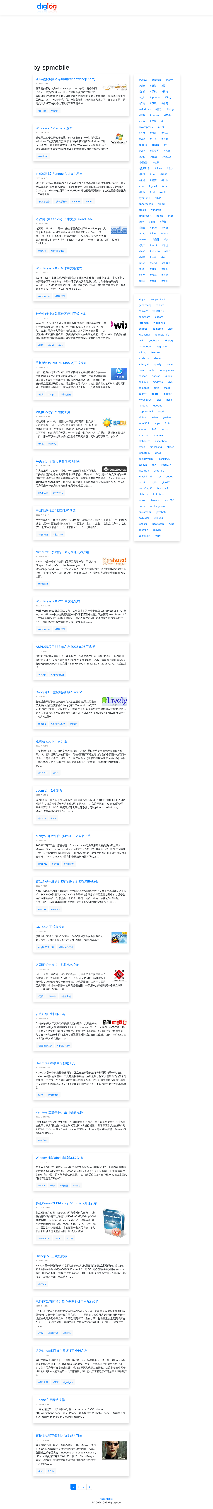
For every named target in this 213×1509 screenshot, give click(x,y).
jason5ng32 (145, 488)
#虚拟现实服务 (58, 723)
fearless (155, 352)
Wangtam (144, 452)
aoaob (169, 476)
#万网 (41, 996)
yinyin (142, 299)
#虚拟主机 (66, 996)
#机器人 (166, 263)
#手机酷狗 (66, 394)
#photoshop (146, 203)
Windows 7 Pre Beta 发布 (54, 128)
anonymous (167, 370)
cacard (159, 316)
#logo (142, 156)
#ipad (153, 227)
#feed (153, 263)
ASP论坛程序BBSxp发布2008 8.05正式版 (65, 647)
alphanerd (144, 441)
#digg (159, 215)
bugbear (143, 328)
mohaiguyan (157, 506)
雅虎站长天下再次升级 (51, 741)
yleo (170, 328)
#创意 (142, 85)
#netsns (42, 909)
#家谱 (41, 1094)
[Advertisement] (106, 42)
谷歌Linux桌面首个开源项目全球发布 (61, 1351)
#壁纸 (163, 221)
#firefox (76, 201)
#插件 (156, 239)
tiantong (143, 405)
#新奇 (164, 268)
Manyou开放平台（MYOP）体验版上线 (63, 836)
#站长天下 (43, 773)
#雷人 (170, 168)
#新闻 (153, 280)
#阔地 (41, 443)
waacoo (143, 435)
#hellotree (53, 1094)
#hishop (42, 1284)
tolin (154, 482)
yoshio (167, 417)
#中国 (168, 251)
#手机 (153, 91)
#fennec (89, 201)
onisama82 (145, 512)
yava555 (144, 423)
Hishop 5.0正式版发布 (51, 1256)
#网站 (167, 97)
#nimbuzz (43, 583)
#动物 (142, 150)
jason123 (144, 470)
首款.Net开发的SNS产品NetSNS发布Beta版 (67, 881)
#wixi (51, 345)
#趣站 (158, 197)
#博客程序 (60, 296)
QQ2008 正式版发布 (50, 927)
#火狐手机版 (61, 201)
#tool (171, 215)
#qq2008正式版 (46, 947)
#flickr (142, 209)
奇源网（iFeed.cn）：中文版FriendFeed (64, 219)
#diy (141, 221)
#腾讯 (142, 174)
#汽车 (153, 274)
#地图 (142, 268)
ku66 (158, 535)
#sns (60, 345)
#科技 (165, 227)
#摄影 (153, 85)
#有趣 (164, 274)
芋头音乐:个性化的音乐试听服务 (58, 461)
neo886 (169, 500)
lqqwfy (157, 364)
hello (169, 399)
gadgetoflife (162, 334)
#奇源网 (42, 250)
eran (141, 370)
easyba (157, 529)
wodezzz (144, 358)
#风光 (142, 251)
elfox (155, 417)
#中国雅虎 (43, 534)
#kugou (52, 394)
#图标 (163, 174)
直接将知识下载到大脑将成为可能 (59, 1436)
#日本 (164, 180)
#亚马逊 (42, 110)
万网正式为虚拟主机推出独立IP (57, 965)
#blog (170, 109)
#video (165, 257)
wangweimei (157, 299)
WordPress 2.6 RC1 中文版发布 (58, 601)
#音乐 (142, 121)
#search (143, 239)
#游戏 (142, 91)
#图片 (164, 85)
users (109, 1498)
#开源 (55, 1382)
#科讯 (70, 1238)
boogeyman (146, 458)
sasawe (143, 464)
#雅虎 (55, 773)
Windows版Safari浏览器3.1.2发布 (59, 1158)
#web (142, 138)
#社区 (41, 345)
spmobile (144, 387)
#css (152, 174)
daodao (157, 405)
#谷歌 (164, 138)
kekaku (143, 482)
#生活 (153, 257)
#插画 (142, 227)
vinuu (169, 364)
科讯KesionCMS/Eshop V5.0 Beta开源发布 (66, 1203)
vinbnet (143, 417)
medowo (158, 381)
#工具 (153, 138)
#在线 (153, 156)
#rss (164, 186)
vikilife (160, 305)
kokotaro (158, 494)
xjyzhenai (144, 334)
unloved (158, 517)
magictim (161, 346)
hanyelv (143, 310)
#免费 (164, 103)
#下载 (153, 103)
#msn (142, 263)
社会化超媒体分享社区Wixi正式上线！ (62, 314)
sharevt (143, 429)
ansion (142, 500)
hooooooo (145, 346)
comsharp (144, 316)
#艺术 (160, 127)
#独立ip (52, 996)
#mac (142, 233)
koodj (161, 411)
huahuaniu (163, 488)
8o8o (168, 423)
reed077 (166, 464)
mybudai (144, 517)
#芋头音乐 (58, 492)
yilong (168, 376)
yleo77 (166, 482)
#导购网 (54, 110)
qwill (141, 340)
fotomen (144, 322)
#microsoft (145, 215)
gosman (143, 529)
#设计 (169, 79)
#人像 (167, 150)
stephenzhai (146, 411)
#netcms (55, 909)
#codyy (52, 443)
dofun (142, 506)
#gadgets (68, 1382)
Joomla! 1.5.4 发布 (49, 790)
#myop (55, 863)
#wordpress (44, 296)
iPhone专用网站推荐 (50, 1400)
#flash (155, 144)
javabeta (161, 512)
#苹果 (52, 1185)
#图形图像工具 (45, 1045)
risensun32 (163, 458)
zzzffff (143, 393)
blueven (155, 500)
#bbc (40, 1471)
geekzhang (145, 305)
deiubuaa (158, 435)
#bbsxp (42, 674)
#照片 (142, 192)
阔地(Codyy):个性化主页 (53, 412)
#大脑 (51, 1471)
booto (155, 393)
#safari (41, 1185)
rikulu (157, 358)
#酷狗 (41, 394)
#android (156, 209)
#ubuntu (155, 251)
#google (42, 723)
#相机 (152, 221)
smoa (142, 446)
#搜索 (153, 132)
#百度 (142, 132)
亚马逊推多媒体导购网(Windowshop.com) (65, 79)
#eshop (58, 1238)
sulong (142, 352)
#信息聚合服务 (58, 250)
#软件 (142, 97)
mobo (152, 370)
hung (171, 523)
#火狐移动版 (44, 201)
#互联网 (154, 150)
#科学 (167, 144)
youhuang (154, 340)
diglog (169, 340)
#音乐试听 (43, 492)
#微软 (158, 109)
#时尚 (153, 268)
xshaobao (161, 441)
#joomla (42, 818)
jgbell (158, 452)
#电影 (155, 162)
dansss (156, 376)
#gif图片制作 (63, 1045)
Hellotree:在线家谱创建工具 (55, 1063)
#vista (164, 233)
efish (165, 429)
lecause (143, 523)
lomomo (158, 328)
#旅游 (142, 180)
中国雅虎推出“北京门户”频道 (56, 510)
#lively (73, 723)
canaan (143, 376)
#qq (163, 121)
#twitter (166, 156)
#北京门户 (58, 534)
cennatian (144, 535)
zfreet (170, 446)
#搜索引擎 (144, 168)
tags (103, 1498)
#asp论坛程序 (57, 674)
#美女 (142, 274)
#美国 (142, 245)
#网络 (142, 280)
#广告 (142, 103)
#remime (42, 1140)
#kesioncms (44, 1238)
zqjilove (143, 381)
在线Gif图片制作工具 (50, 1014)
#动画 (163, 192)
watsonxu (159, 322)
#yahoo (168, 239)
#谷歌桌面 (43, 1382)
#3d (152, 192)
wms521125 (145, 476)
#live (153, 233)
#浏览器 (64, 1185)
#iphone (155, 97)
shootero (159, 470)
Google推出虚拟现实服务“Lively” (59, 692)
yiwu (170, 381)
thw (154, 464)
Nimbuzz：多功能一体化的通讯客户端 (62, 552)
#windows (43, 156)
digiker (167, 393)
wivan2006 (145, 399)
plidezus (143, 494)
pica (159, 399)
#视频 (164, 91)
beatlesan (158, 523)
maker (167, 387)
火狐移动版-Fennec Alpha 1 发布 (59, 174)
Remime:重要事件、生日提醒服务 (59, 1112)
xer (159, 476)
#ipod (161, 203)
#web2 (143, 79)
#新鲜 (164, 280)
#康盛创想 (69, 863)
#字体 (142, 257)
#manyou (42, 863)
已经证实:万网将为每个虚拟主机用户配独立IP (67, 1301)
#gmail (153, 186)
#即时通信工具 (66, 947)
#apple (76, 1185)
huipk (157, 423)
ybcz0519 (158, 310)
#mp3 (153, 245)
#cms (53, 818)
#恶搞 (153, 121)
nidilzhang (156, 446)
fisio (156, 387)
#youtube (144, 197)
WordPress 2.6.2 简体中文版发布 (59, 268)
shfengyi (144, 364)
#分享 (164, 132)
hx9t (154, 429)
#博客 (142, 115)
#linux (158, 168)
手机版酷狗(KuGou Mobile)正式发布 (61, 363)
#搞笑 (153, 180)
